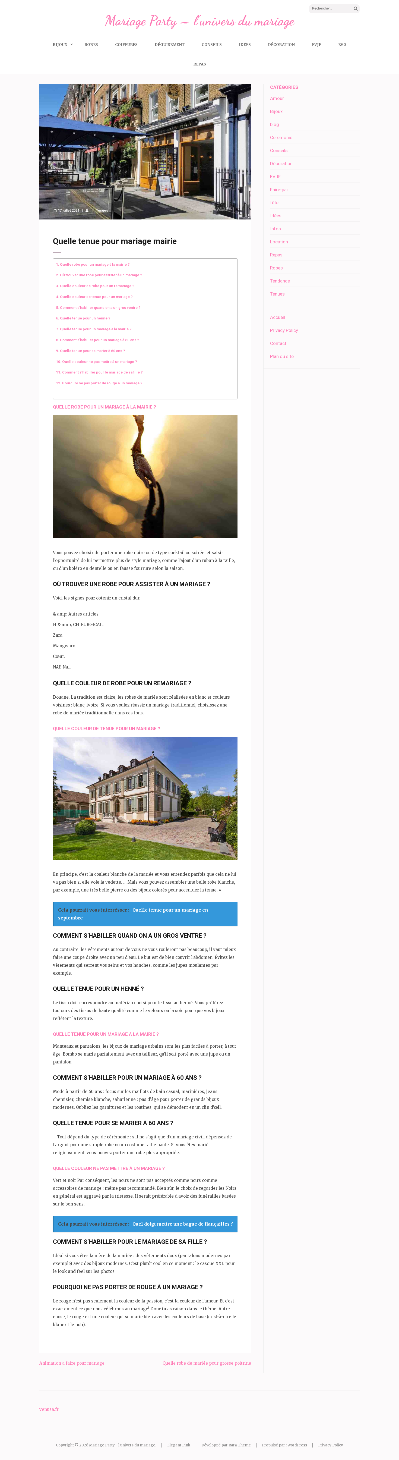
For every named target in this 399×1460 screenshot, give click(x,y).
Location (279, 241)
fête (274, 202)
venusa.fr (49, 1409)
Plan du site (282, 356)
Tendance (280, 281)
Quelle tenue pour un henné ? (85, 318)
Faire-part (280, 189)
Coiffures (126, 44)
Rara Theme (240, 1445)
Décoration (281, 44)
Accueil (277, 317)
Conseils (212, 44)
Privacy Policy (284, 330)
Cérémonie (281, 137)
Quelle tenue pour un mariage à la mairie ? (96, 329)
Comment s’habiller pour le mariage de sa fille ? (102, 372)
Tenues (102, 210)
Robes (91, 44)
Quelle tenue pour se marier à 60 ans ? (92, 350)
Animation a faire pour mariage (71, 1363)
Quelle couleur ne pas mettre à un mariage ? (99, 361)
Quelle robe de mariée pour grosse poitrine (207, 1363)
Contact (278, 343)
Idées (245, 44)
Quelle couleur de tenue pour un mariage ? (96, 296)
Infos (275, 228)
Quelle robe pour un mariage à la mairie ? (95, 264)
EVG (342, 44)
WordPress (297, 1445)
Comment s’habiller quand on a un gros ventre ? (100, 307)
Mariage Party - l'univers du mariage (122, 1445)
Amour (277, 98)
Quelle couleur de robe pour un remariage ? (97, 286)
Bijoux (60, 44)
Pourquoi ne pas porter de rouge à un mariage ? (102, 383)
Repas (199, 64)
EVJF (316, 44)
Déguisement (170, 44)
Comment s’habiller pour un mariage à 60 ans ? (99, 340)
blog (274, 124)
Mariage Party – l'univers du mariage (199, 20)
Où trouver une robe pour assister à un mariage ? (101, 275)
